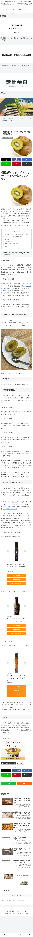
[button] (27, 164)
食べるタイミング (9, 239)
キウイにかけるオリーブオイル (12, 243)
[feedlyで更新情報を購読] (8, 783)
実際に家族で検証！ (10, 241)
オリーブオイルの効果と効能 (9, 763)
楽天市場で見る (16, 579)
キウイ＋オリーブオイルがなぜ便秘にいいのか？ (17, 234)
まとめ (6, 246)
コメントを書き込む (16, 895)
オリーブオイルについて (10, 509)
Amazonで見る (16, 575)
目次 (14, 231)
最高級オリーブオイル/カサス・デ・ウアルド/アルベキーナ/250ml (16, 567)
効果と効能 (20, 763)
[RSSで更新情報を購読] (24, 783)
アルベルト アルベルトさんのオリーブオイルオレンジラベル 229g (16, 678)
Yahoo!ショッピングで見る (16, 583)
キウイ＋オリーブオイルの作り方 (13, 236)
